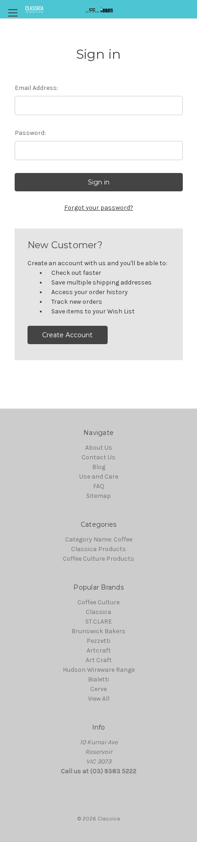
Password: (30, 133)
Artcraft (99, 650)
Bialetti (98, 679)
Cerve (98, 689)
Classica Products (98, 549)
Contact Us (98, 457)
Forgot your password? (98, 208)
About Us (98, 448)
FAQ (98, 486)
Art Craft (99, 660)
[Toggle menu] (12, 12)
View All (98, 699)
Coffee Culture (98, 602)
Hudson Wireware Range (99, 670)
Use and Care (98, 476)
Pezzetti (98, 641)
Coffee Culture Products (98, 559)
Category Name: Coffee (98, 539)
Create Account (67, 335)
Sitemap (98, 496)
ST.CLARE (98, 621)
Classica (98, 612)
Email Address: (36, 88)
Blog (98, 467)
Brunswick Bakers (98, 631)
